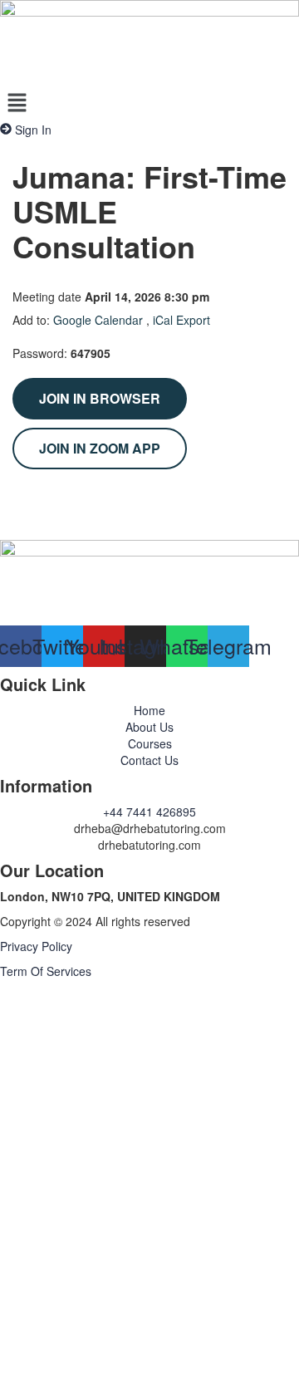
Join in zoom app (99, 448)
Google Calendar (98, 319)
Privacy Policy (36, 946)
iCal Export (181, 319)
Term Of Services (45, 971)
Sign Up (92, 1348)
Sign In (133, 1348)
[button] (149, 103)
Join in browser (99, 398)
